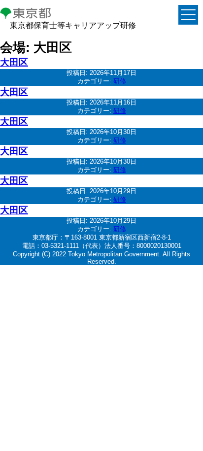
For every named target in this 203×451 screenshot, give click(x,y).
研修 (119, 81)
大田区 (14, 62)
